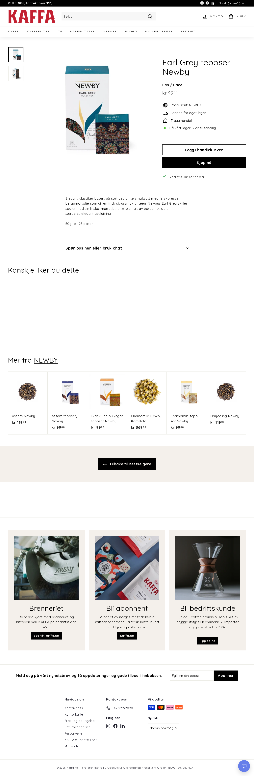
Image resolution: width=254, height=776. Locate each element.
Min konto (71, 746)
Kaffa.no (127, 636)
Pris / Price (172, 85)
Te (60, 31)
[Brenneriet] (46, 568)
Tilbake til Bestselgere (129, 464)
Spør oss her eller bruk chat (93, 248)
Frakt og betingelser (80, 721)
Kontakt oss (73, 708)
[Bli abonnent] (127, 568)
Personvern (73, 733)
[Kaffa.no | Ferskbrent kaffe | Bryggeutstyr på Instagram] (108, 725)
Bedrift (188, 31)
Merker (110, 31)
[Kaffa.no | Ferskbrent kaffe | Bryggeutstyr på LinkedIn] (122, 725)
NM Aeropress (159, 31)
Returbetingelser (77, 727)
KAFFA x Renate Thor (80, 740)
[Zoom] (88, 108)
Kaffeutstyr (82, 31)
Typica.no (208, 641)
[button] (244, 766)
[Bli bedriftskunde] (207, 568)
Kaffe (13, 31)
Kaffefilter (38, 31)
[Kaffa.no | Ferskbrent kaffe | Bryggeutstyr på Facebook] (115, 725)
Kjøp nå (204, 162)
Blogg (131, 31)
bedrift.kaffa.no (46, 636)
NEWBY (46, 360)
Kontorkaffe (73, 714)
